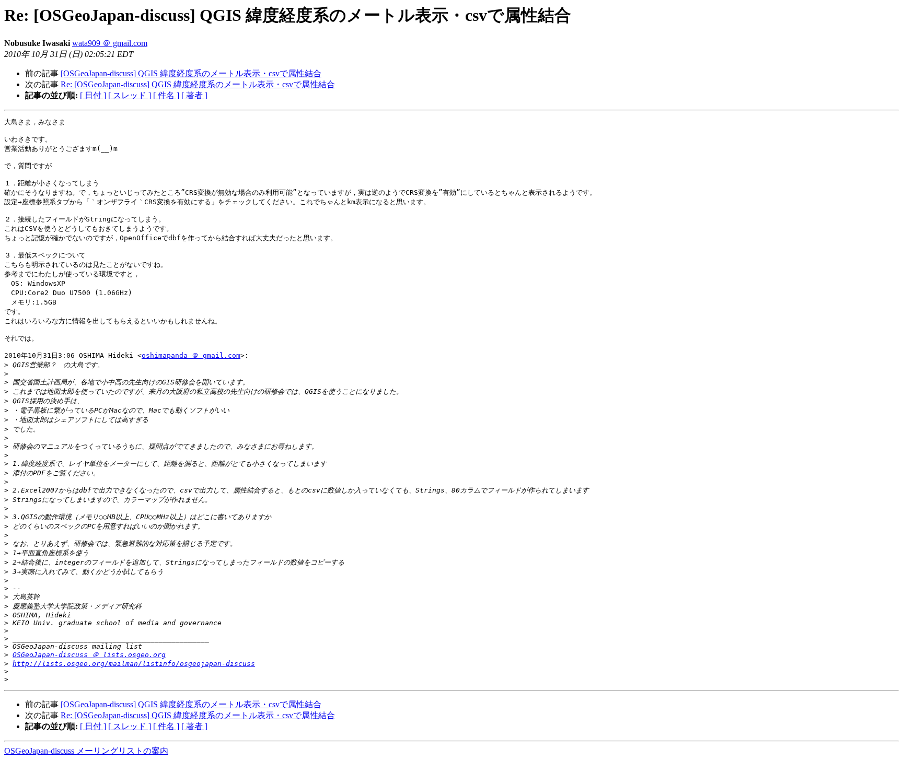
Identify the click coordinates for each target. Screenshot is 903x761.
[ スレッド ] (129, 95)
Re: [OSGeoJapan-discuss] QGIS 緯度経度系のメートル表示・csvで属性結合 (198, 84)
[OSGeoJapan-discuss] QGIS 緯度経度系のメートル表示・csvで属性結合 (191, 73)
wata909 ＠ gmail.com (109, 43)
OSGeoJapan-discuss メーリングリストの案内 (86, 750)
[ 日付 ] (93, 95)
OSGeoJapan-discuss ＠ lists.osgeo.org (89, 655)
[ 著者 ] (194, 95)
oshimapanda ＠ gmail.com (191, 355)
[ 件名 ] (166, 95)
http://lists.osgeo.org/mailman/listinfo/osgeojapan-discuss (134, 664)
